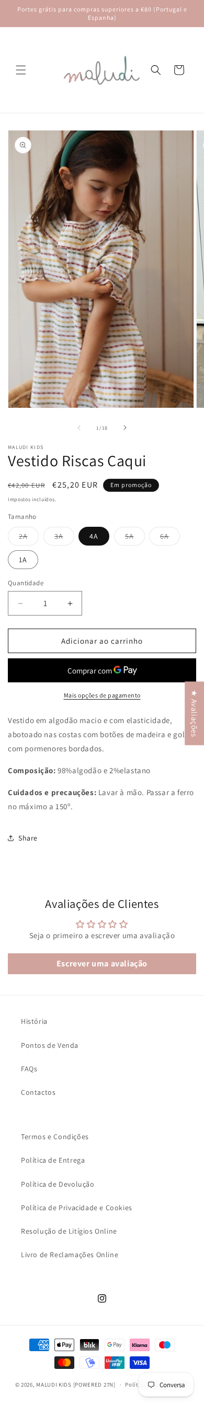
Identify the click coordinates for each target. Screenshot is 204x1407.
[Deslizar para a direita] (125, 427)
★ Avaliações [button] (194, 713)
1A (23, 559)
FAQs (29, 1068)
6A (170, 538)
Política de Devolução (58, 1184)
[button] (20, 69)
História (34, 1021)
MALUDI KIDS (54, 1384)
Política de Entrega (53, 1160)
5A (135, 538)
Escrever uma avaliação (102, 963)
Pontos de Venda (49, 1045)
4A (93, 536)
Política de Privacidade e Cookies (76, 1207)
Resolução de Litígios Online (69, 1231)
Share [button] (28, 838)
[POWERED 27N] (94, 1384)
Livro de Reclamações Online (69, 1254)
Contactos (38, 1092)
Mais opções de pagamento (102, 695)
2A (29, 538)
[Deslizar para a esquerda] (78, 427)
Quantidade (25, 582)
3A (64, 538)
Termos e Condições (55, 1136)
